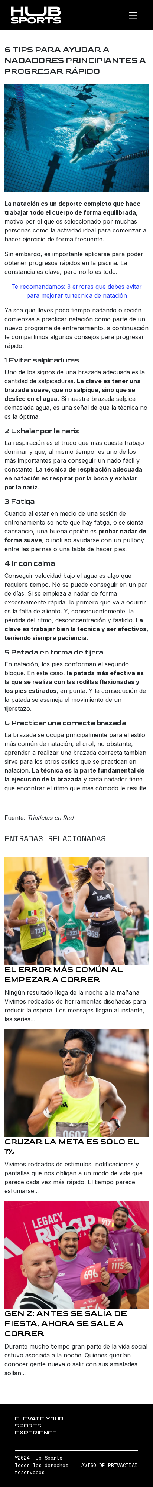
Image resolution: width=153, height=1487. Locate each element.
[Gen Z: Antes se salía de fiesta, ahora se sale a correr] (76, 1255)
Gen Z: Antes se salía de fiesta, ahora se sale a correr (65, 1324)
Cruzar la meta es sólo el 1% (71, 1147)
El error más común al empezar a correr (63, 975)
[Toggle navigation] (139, 15)
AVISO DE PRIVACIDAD (109, 1465)
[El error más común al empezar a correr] (76, 911)
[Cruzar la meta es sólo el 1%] (76, 1083)
